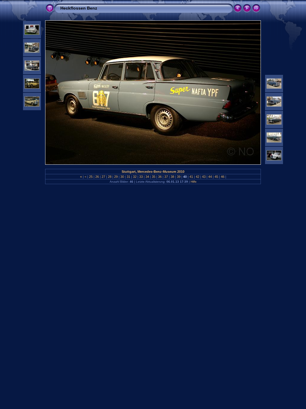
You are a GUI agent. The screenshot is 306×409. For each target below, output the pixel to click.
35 (153, 176)
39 (178, 176)
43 (203, 176)
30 (122, 176)
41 (191, 176)
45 (216, 176)
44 (210, 176)
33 (141, 176)
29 (116, 176)
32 (134, 176)
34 (147, 176)
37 (166, 176)
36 (160, 176)
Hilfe (194, 181)
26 (97, 176)
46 (222, 176)
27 (103, 176)
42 (197, 176)
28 (109, 176)
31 (128, 176)
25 (91, 176)
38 (172, 176)
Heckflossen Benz (78, 8)
